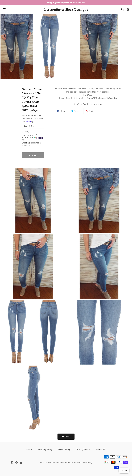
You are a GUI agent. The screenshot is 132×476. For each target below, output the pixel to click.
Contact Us (101, 449)
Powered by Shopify (83, 462)
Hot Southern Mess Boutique (66, 9)
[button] (33, 137)
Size (25, 126)
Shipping (26, 143)
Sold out (32, 155)
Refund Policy (64, 449)
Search (29, 449)
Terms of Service (83, 449)
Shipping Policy (45, 449)
